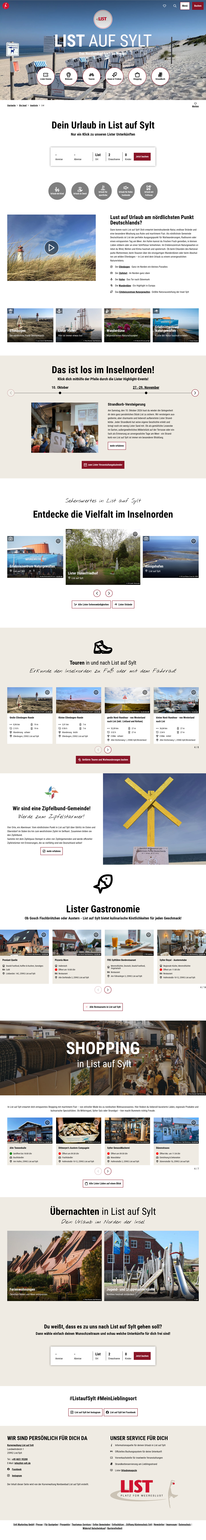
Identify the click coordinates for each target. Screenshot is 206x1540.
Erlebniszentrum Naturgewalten (134, 292)
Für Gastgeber (51, 1524)
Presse (39, 1524)
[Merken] (58, 541)
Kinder (128, 159)
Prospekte (65, 1524)
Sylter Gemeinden (101, 1524)
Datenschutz (185, 1524)
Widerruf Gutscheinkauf (94, 1528)
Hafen (122, 279)
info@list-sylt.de (22, 1463)
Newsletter (159, 1524)
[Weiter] (195, 393)
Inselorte (34, 105)
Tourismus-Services (81, 1524)
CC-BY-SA (59, 576)
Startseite (11, 105)
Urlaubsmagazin (129, 1470)
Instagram (17, 1475)
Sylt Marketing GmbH (23, 1524)
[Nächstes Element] (109, 593)
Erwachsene (114, 159)
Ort (96, 159)
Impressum (171, 1524)
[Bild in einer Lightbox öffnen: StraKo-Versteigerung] (64, 428)
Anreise (59, 159)
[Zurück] (10, 393)
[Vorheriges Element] (97, 593)
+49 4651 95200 (20, 1459)
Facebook (17, 1469)
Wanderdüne (125, 285)
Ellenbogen (124, 266)
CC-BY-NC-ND (145, 712)
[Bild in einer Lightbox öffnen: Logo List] (144, 1492)
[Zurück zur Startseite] (5, 5)
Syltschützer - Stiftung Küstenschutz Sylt (132, 1524)
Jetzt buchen (142, 156)
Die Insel (23, 105)
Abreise (77, 159)
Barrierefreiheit (114, 1528)
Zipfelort (123, 273)
